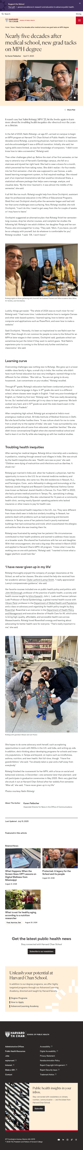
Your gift (11, 7)
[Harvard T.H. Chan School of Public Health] (27, 1034)
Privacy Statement (47, 1056)
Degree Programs (19, 998)
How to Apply (17, 1002)
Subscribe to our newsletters (41, 951)
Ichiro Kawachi (35, 596)
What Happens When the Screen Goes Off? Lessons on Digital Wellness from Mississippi (20, 875)
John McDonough (13, 592)
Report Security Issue (48, 1070)
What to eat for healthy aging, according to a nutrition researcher (20, 915)
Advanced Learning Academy (25, 1006)
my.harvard (9, 1060)
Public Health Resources (15, 1051)
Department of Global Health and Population (55, 603)
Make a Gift (10, 1070)
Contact (8, 1074)
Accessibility (45, 1046)
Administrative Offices (14, 1046)
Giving (78, 14)
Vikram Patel (11, 603)
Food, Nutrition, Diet (14, 923)
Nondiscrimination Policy (50, 1060)
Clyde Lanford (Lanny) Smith (40, 579)
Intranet (8, 1065)
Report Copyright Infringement (52, 1065)
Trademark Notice (47, 1074)
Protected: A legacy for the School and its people (56, 872)
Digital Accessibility (48, 1051)
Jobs (7, 1056)
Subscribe (39, 1108)
